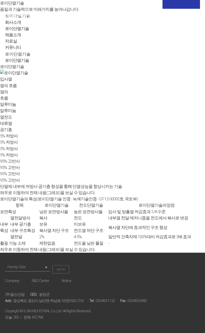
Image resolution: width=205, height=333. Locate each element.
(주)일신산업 (18, 17)
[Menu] (197, 17)
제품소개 (13, 34)
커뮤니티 (13, 47)
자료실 (11, 41)
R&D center (40, 280)
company (12, 280)
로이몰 (157, 18)
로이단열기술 (17, 28)
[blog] (168, 4)
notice (66, 280)
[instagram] (194, 4)
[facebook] (181, 4)
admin (60, 269)
